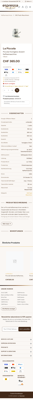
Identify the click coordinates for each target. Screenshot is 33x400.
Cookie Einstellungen (16, 393)
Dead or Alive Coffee (22, 304)
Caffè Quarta (20, 297)
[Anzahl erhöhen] (12, 90)
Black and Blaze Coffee (7, 295)
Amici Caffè (4, 292)
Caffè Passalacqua (22, 295)
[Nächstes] (30, 33)
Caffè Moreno (21, 292)
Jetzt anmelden (24, 329)
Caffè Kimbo (4, 302)
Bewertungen (16, 231)
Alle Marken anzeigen (8, 309)
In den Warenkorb (17, 90)
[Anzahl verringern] (4, 90)
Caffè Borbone (5, 299)
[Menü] (30, 7)
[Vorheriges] (2, 33)
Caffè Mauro (4, 304)
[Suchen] (19, 7)
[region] (16, 33)
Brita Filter (4, 297)
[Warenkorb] (26, 7)
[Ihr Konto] (23, 7)
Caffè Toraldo (20, 299)
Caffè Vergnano (21, 302)
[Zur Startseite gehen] (8, 7)
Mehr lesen (6, 224)
